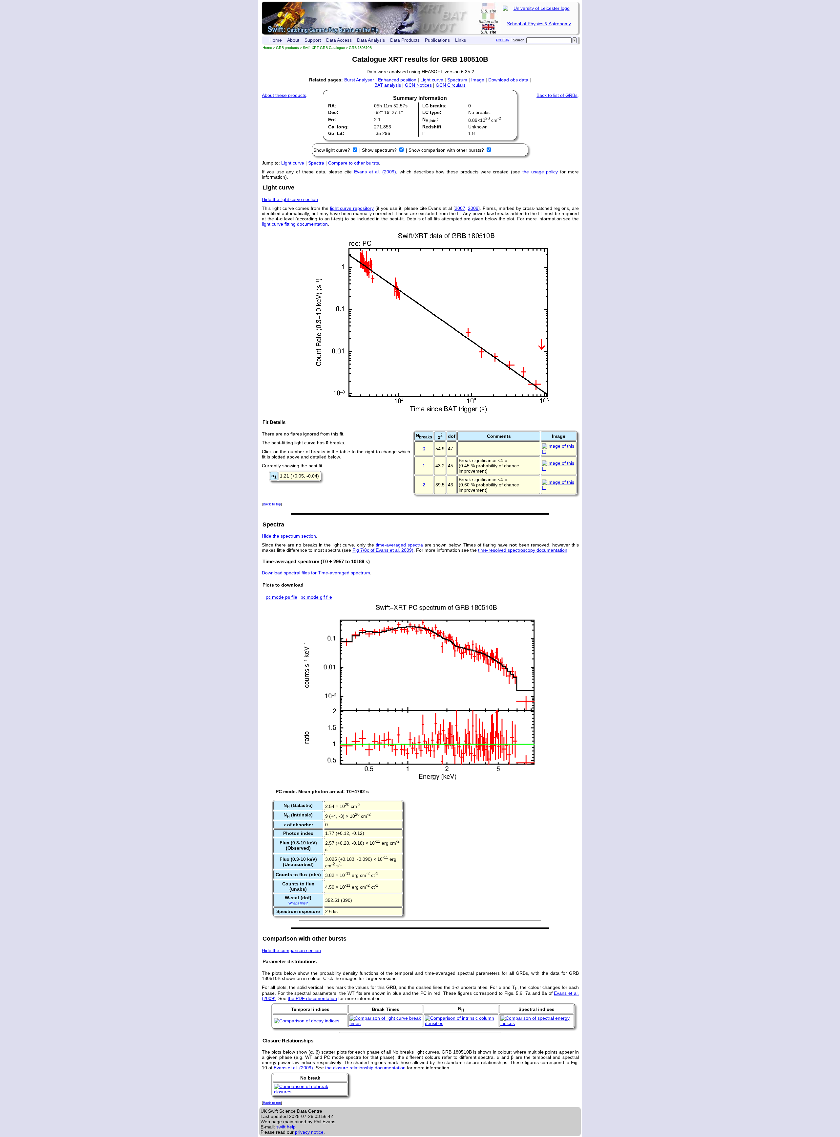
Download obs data (508, 79)
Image (477, 79)
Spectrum (457, 79)
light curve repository (352, 208)
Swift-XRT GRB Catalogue (324, 48)
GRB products (287, 48)
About (293, 40)
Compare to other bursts (353, 163)
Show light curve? (332, 150)
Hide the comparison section (291, 950)
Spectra (316, 163)
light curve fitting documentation (295, 224)
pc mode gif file (316, 597)
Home (275, 40)
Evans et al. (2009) (375, 171)
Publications (437, 40)
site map (502, 39)
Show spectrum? (380, 150)
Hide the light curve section (290, 199)
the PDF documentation (312, 998)
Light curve (431, 79)
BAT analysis (387, 85)
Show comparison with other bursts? (447, 150)
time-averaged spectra (399, 544)
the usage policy (540, 171)
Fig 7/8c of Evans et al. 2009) (382, 550)
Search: (519, 40)
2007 (460, 208)
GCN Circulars (451, 85)
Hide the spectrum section (289, 536)
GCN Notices (418, 85)
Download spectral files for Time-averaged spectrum (316, 572)
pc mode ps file (281, 597)
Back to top (272, 504)
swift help (286, 1126)
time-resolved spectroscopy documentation (522, 550)
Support (312, 40)
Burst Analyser (359, 79)
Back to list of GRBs (557, 95)
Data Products (405, 40)
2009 (473, 208)
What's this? (298, 903)
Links (460, 40)
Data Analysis (371, 40)
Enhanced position (397, 79)
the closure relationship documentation (365, 1067)
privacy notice (309, 1132)
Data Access (339, 40)
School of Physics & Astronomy (539, 23)
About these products (284, 95)
